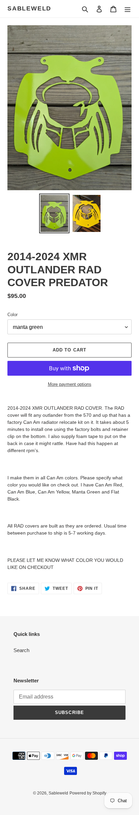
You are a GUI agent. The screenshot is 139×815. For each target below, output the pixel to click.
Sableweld (29, 8)
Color (12, 314)
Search (21, 650)
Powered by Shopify (88, 793)
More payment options (69, 384)
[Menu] (127, 9)
